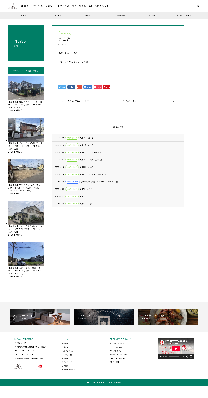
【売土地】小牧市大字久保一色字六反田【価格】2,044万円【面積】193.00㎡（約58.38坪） (25, 188)
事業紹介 (65, 347)
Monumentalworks (117, 358)
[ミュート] (187, 356)
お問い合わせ (120, 15)
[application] (176, 348)
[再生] (161, 356)
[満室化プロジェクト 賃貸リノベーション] (40, 324)
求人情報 (152, 15)
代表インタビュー (68, 351)
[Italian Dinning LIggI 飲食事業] (168, 324)
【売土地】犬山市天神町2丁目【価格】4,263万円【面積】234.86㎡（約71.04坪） (25, 105)
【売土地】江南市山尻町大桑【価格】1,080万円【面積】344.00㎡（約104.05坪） (24, 271)
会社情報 (24, 15)
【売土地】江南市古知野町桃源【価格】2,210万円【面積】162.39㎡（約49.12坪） (25, 146)
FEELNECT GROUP (184, 15)
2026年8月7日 (15, 110)
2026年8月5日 (15, 152)
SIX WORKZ (114, 362)
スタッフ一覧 (56, 15)
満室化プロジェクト (117, 351)
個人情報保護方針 (68, 369)
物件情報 (88, 15)
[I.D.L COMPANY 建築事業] (104, 324)
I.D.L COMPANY (116, 347)
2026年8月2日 (15, 276)
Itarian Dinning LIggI (118, 354)
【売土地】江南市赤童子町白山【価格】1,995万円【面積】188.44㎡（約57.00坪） (25, 229)
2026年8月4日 (15, 193)
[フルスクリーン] (191, 356)
